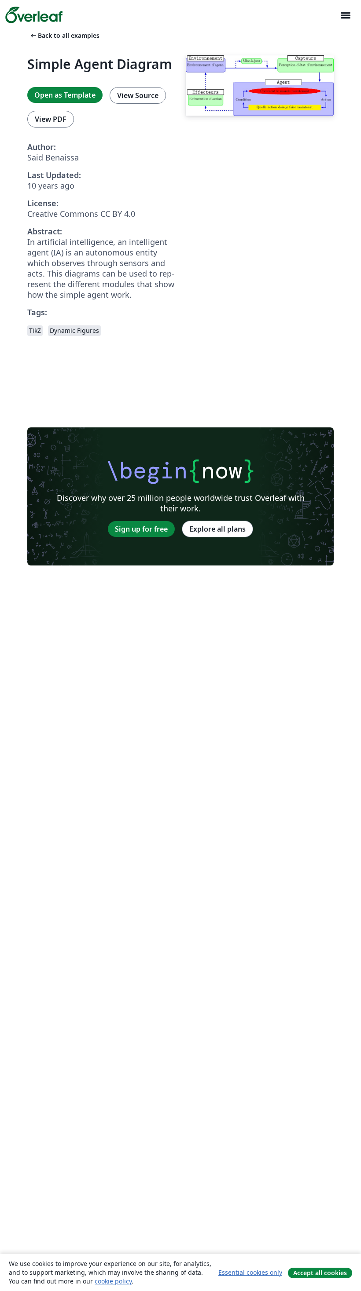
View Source (137, 95)
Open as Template (65, 95)
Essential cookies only (250, 1272)
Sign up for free (141, 529)
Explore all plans (217, 529)
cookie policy (113, 1281)
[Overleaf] (34, 15)
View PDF (50, 119)
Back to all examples (64, 35)
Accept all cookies (320, 1273)
